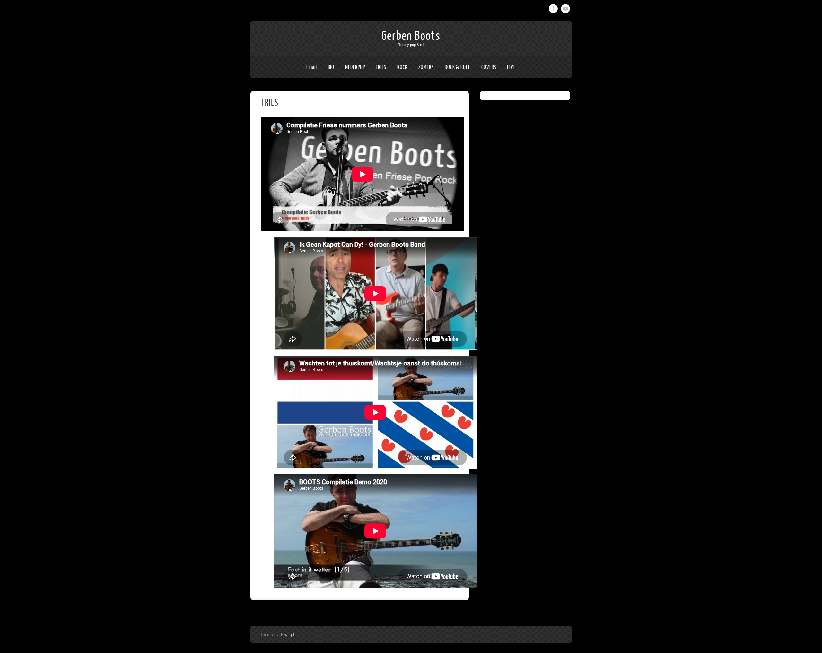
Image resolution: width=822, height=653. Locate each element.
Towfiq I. (288, 634)
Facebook (553, 8)
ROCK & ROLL (457, 67)
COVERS (488, 67)
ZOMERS (426, 67)
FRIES (381, 67)
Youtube (565, 8)
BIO (331, 67)
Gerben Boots (411, 36)
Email (311, 67)
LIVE (511, 67)
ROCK (402, 67)
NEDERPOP (355, 67)
